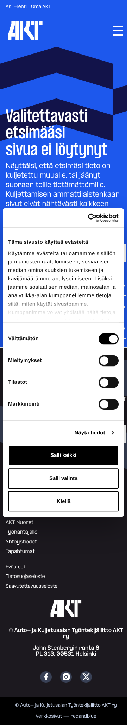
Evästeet (15, 567)
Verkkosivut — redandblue (66, 716)
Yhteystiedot (21, 542)
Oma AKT (41, 7)
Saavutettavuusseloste (31, 586)
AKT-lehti (16, 7)
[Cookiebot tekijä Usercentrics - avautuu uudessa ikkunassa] (89, 217)
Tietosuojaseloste (25, 576)
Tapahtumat (20, 551)
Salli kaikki (63, 455)
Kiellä (63, 501)
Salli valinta (63, 478)
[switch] (109, 360)
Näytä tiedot (90, 433)
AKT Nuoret (19, 522)
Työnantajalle (21, 532)
